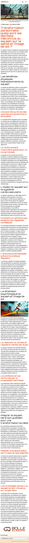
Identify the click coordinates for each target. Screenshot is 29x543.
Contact (11, 541)
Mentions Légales (26, 541)
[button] (22, 2)
